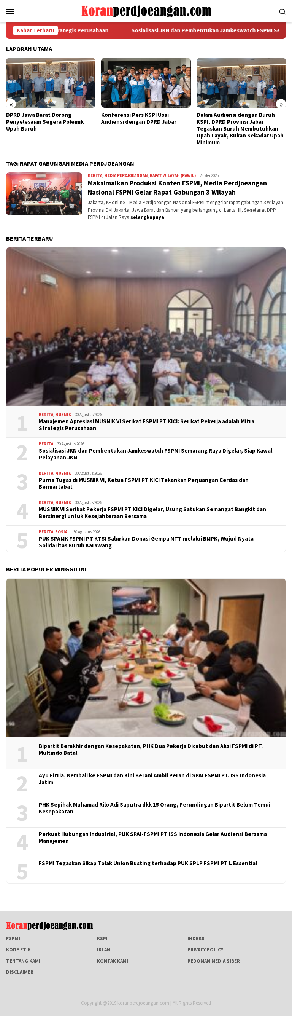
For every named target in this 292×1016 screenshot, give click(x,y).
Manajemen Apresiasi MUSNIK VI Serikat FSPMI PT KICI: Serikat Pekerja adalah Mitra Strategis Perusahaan (146, 425)
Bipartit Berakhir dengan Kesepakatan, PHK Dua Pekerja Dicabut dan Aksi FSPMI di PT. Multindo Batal (151, 749)
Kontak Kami (112, 961)
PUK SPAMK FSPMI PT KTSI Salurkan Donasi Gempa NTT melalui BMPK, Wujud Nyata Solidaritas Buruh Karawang (146, 542)
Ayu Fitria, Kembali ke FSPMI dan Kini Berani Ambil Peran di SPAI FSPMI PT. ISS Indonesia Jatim (152, 779)
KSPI (102, 938)
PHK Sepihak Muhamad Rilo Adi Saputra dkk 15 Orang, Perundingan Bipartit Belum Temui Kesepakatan (154, 808)
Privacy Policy (205, 949)
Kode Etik (18, 949)
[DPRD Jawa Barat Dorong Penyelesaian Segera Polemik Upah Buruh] (50, 83)
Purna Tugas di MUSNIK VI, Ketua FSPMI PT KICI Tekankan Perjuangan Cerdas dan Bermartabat (144, 483)
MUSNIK (63, 414)
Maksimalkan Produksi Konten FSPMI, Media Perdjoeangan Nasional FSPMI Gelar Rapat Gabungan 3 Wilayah (177, 187)
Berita (95, 175)
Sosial (62, 531)
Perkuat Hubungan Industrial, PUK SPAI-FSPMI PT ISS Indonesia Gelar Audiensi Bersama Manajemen (153, 837)
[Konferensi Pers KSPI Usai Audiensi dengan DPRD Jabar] (145, 83)
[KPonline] (146, 10)
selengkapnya (147, 217)
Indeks (196, 938)
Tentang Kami (23, 961)
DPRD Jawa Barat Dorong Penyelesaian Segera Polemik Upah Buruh (45, 122)
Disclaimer (19, 972)
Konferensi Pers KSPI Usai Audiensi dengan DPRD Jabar (138, 118)
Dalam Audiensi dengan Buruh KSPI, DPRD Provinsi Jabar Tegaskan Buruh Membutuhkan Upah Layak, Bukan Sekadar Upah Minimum (240, 129)
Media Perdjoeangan (126, 175)
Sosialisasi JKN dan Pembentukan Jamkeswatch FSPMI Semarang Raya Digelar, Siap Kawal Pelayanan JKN (155, 454)
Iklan (103, 949)
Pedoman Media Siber (213, 961)
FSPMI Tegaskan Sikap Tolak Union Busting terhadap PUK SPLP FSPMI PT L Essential (148, 863)
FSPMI (13, 938)
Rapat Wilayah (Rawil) (173, 175)
